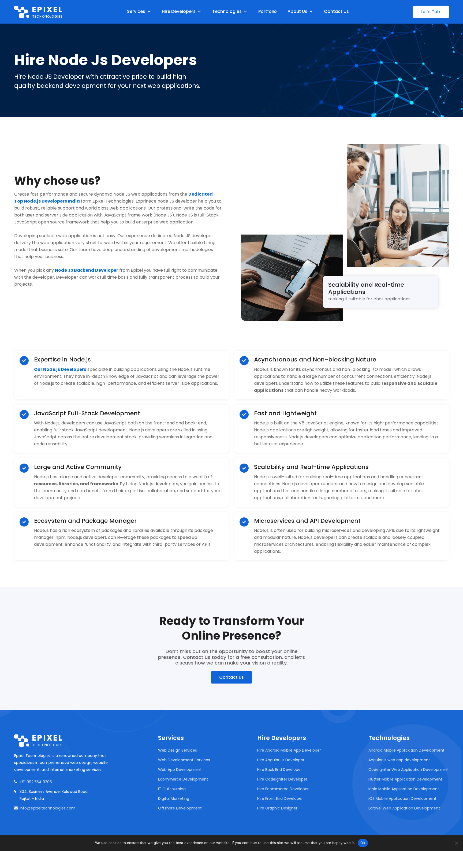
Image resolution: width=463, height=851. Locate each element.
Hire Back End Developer (279, 769)
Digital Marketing (173, 798)
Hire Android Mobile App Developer (289, 750)
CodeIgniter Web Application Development (408, 769)
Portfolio (267, 11)
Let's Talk (431, 12)
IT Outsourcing (172, 789)
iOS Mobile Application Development (402, 798)
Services (136, 11)
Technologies (227, 11)
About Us (297, 11)
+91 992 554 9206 (36, 782)
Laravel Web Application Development (404, 808)
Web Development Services (184, 760)
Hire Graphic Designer (277, 808)
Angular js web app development (399, 760)
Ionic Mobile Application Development (403, 789)
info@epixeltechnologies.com (47, 808)
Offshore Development (180, 808)
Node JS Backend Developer (86, 270)
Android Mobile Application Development (406, 750)
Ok (362, 843)
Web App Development (180, 769)
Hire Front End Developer (280, 798)
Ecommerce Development (183, 779)
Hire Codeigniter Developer (282, 779)
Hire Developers (179, 11)
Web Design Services (177, 750)
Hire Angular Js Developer (280, 760)
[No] (456, 843)
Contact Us (336, 11)
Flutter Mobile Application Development (405, 779)
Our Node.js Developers (60, 369)
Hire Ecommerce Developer (283, 789)
